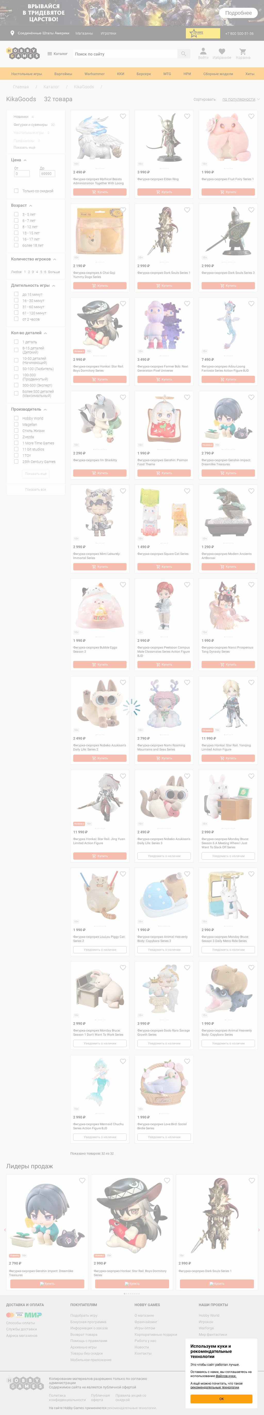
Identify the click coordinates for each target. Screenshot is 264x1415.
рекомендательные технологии (215, 1387)
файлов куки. (226, 1376)
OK (221, 1399)
